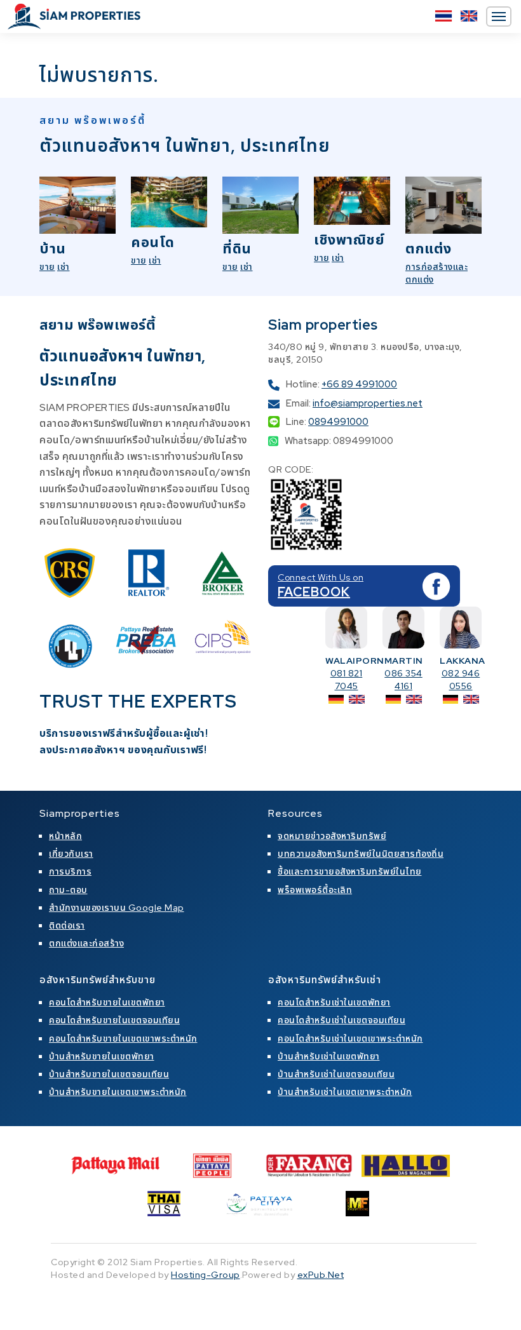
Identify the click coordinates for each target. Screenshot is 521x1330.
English (468, 16)
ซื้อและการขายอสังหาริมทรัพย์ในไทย (350, 871)
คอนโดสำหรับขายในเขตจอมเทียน (114, 1020)
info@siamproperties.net (368, 403)
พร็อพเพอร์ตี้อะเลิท (315, 890)
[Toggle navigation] (498, 16)
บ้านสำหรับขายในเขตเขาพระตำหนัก (118, 1092)
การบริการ (70, 871)
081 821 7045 (346, 680)
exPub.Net (320, 1274)
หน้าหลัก (65, 836)
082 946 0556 (461, 680)
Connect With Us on (320, 577)
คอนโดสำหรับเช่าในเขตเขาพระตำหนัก (350, 1038)
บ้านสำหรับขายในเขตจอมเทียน (109, 1074)
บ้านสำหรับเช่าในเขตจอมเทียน (336, 1074)
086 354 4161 (403, 680)
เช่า (63, 266)
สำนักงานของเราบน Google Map (116, 907)
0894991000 (338, 421)
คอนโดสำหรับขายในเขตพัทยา (107, 1002)
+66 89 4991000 (359, 384)
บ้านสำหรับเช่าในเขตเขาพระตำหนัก (345, 1092)
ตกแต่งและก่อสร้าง (86, 943)
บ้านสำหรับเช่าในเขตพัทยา (329, 1056)
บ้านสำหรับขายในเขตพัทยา (101, 1056)
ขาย (47, 266)
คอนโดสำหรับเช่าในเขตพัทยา (334, 1002)
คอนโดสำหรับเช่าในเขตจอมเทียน (341, 1020)
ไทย (443, 16)
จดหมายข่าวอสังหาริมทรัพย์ (332, 836)
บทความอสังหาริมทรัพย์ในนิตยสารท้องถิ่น (360, 853)
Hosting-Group (205, 1274)
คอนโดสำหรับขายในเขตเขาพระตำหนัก (123, 1038)
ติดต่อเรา (67, 925)
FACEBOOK (314, 592)
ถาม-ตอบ (68, 890)
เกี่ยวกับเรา (71, 853)
